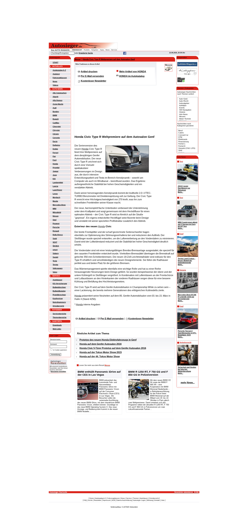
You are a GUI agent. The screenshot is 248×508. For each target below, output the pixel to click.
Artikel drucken (89, 71)
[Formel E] (187, 146)
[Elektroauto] (187, 139)
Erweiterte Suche (86, 53)
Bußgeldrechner (59, 287)
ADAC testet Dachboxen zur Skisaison (184, 188)
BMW (55, 115)
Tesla (55, 261)
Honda (55, 164)
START (55, 63)
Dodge (55, 149)
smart (55, 250)
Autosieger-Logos (139, 500)
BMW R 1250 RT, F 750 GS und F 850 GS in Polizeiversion (148, 373)
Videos (55, 85)
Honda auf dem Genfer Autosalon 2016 (101, 344)
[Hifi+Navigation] (187, 110)
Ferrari (55, 153)
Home (92, 498)
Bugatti (56, 119)
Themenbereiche (59, 318)
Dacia (55, 142)
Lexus (55, 194)
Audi (54, 108)
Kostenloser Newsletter (93, 81)
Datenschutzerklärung (124, 500)
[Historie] (187, 112)
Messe (77, 59)
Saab (55, 239)
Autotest (56, 74)
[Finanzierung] (187, 142)
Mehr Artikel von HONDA (132, 71)
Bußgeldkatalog (59, 291)
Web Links (57, 329)
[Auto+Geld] (187, 99)
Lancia (55, 186)
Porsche (56, 227)
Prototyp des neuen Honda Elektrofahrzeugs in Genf (108, 340)
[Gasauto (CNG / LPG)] (187, 148)
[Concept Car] (187, 135)
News (55, 82)
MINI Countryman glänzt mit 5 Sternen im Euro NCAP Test (187, 224)
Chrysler (56, 130)
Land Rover (57, 190)
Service (128, 498)
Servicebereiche (59, 314)
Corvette (56, 138)
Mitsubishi (57, 212)
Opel (54, 220)
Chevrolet (57, 127)
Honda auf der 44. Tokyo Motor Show (100, 356)
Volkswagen (57, 268)
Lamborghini (58, 183)
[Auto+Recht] (187, 101)
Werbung (150, 500)
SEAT (55, 242)
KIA (54, 179)
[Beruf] (187, 131)
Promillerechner (59, 295)
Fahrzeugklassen (60, 78)
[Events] (187, 108)
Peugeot (56, 224)
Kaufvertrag (58, 299)
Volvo (55, 272)
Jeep (55, 175)
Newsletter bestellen (58, 371)
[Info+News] (187, 114)
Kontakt (157, 500)
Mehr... (180, 192)
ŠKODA (56, 246)
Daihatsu (56, 145)
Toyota (55, 265)
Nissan (55, 216)
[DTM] (187, 137)
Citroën (56, 134)
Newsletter (97, 500)
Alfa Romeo (57, 100)
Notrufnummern (59, 302)
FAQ (85, 500)
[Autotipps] (187, 105)
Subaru (56, 253)
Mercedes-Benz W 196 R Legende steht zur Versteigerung (187, 297)
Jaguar (55, 171)
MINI (54, 209)
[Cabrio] (187, 133)
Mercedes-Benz (59, 205)
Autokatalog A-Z (59, 70)
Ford (54, 160)
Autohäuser (57, 280)
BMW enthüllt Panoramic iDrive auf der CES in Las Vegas (99, 373)
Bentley (56, 112)
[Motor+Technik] (187, 119)
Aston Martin (58, 104)
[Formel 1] (187, 144)
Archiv (90, 500)
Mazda (55, 201)
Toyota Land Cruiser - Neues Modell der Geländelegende (186, 261)
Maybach (56, 198)
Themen (135, 498)
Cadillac (56, 123)
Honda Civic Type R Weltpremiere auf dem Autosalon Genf (109, 59)
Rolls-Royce (58, 235)
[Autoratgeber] (187, 103)
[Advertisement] (124, 21)
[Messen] (187, 117)
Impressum (107, 500)
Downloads (57, 325)
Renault (56, 231)
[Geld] (187, 150)
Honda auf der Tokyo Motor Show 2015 (101, 352)
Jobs (162, 500)
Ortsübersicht (58, 306)
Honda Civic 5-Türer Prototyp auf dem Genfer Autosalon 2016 (113, 348)
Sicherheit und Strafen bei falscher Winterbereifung (187, 369)
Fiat (54, 156)
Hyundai (56, 168)
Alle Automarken (59, 93)
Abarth (55, 97)
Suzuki (55, 257)
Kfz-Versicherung (60, 284)
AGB (113, 500)
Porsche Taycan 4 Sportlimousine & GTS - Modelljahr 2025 (187, 333)
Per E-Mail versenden (92, 76)
